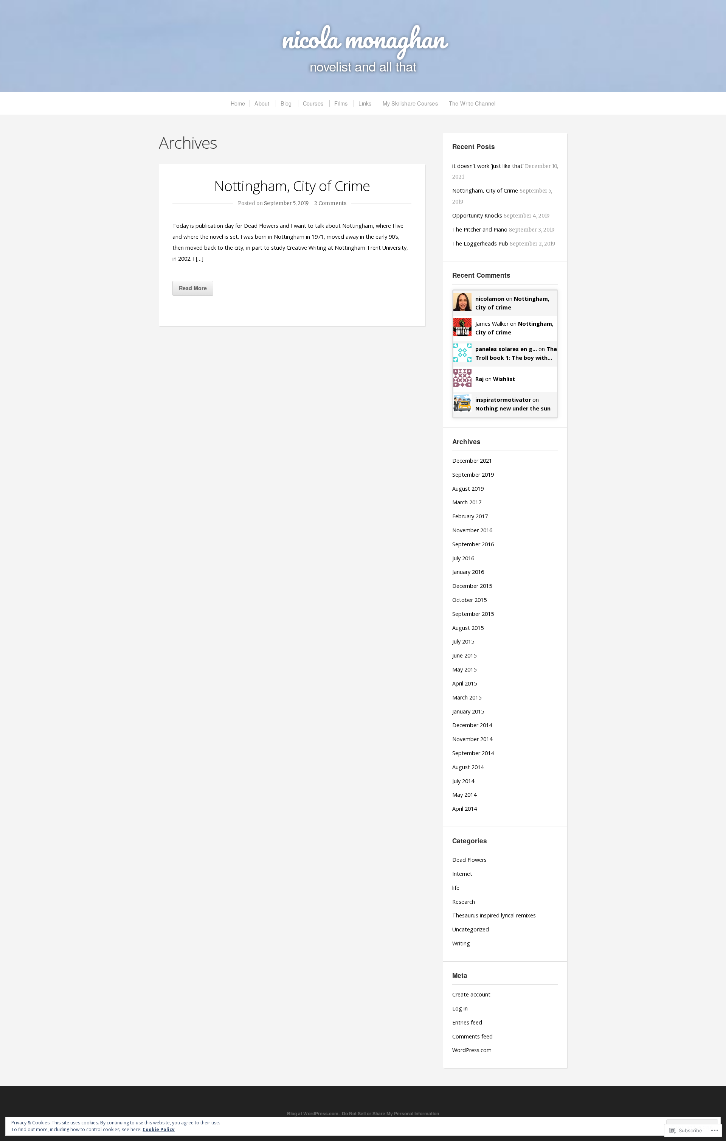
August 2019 (468, 488)
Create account (471, 994)
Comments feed (472, 1036)
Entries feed (467, 1022)
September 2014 (473, 753)
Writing (461, 943)
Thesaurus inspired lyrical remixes (494, 915)
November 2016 (472, 530)
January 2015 (468, 711)
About (261, 103)
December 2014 (472, 725)
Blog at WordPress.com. (313, 1113)
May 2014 (464, 794)
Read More (193, 288)
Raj (479, 378)
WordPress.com (472, 1050)
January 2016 (468, 571)
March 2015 (466, 697)
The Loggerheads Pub (480, 243)
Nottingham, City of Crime (292, 185)
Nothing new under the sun (513, 408)
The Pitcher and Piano (479, 229)
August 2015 (468, 627)
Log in (460, 1008)
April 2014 (464, 808)
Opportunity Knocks (477, 215)
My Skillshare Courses (410, 103)
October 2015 (469, 599)
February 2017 (470, 516)
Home (238, 103)
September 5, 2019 (286, 203)
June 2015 (464, 655)
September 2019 (473, 474)
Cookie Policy (159, 1129)
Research (463, 901)
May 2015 (464, 669)
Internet (462, 873)
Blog (286, 103)
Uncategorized (470, 929)
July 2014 (463, 781)
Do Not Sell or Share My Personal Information (390, 1113)
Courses (313, 103)
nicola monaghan (363, 38)
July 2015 (463, 641)
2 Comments (330, 203)
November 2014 (472, 739)
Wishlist (504, 378)
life (455, 887)
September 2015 (473, 613)
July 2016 (463, 558)
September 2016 (473, 544)
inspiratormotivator (503, 399)
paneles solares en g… (506, 349)
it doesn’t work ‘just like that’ (487, 165)
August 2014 (468, 767)
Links (364, 103)
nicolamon (489, 298)
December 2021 (472, 460)
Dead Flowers (469, 859)
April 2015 (464, 683)
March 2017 (466, 502)
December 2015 (472, 585)
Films (340, 103)
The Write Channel (472, 103)
